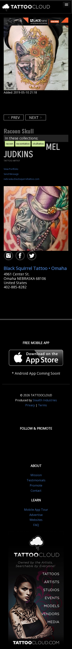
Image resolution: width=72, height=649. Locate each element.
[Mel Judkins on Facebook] (20, 255)
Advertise (36, 515)
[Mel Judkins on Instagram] (9, 255)
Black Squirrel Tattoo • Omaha (35, 268)
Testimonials (36, 480)
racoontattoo (23, 143)
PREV (15, 117)
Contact (36, 491)
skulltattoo (38, 143)
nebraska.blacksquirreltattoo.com (21, 179)
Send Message (11, 174)
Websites (36, 520)
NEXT (34, 117)
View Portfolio (11, 169)
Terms (42, 405)
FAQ (36, 525)
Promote (36, 485)
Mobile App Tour (36, 510)
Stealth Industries (45, 400)
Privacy (30, 405)
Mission (36, 475)
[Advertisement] (33, 104)
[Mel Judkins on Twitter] (32, 255)
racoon (9, 143)
